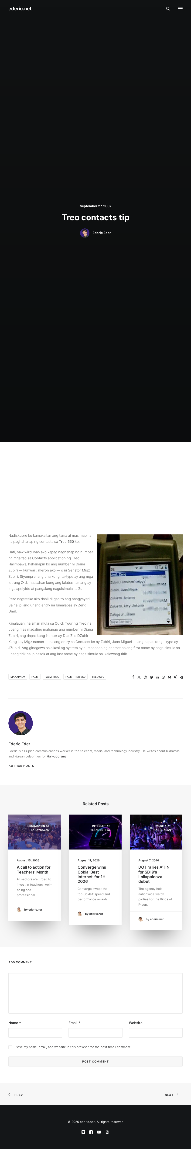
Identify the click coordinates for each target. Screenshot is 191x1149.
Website (136, 1023)
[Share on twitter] (139, 677)
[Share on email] (181, 677)
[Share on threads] (145, 677)
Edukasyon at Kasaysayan (38, 828)
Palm (34, 676)
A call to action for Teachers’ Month (34, 869)
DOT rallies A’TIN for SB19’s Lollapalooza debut (154, 874)
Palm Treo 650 (75, 676)
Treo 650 (66, 541)
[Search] (166, 9)
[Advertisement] (95, 476)
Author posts (21, 765)
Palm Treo (52, 676)
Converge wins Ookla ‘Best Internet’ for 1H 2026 (92, 874)
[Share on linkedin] (157, 677)
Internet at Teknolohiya (100, 828)
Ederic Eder (101, 233)
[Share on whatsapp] (163, 677)
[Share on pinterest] (151, 677)
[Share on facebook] (133, 677)
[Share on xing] (175, 677)
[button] (180, 8)
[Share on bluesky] (169, 677)
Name (14, 1023)
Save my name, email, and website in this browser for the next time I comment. (73, 1047)
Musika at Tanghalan (162, 828)
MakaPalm (17, 676)
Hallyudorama (56, 756)
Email (74, 1023)
